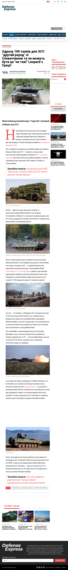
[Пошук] (64, 28)
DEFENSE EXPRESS (18, 72)
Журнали (21, 38)
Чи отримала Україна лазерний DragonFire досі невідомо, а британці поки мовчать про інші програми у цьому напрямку (58, 130)
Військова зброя (27, 488)
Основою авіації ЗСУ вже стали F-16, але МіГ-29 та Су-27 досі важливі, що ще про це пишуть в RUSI (41, 529)
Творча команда (12, 38)
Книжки (34, 38)
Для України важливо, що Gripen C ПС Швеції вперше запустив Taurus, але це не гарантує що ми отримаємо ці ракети (58, 165)
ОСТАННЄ (58, 104)
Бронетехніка (16, 488)
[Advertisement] (43, 18)
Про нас (5, 38)
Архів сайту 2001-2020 (59, 38)
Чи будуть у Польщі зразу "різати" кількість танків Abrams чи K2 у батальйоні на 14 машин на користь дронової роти (58, 148)
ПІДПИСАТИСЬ (60, 560)
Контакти (49, 38)
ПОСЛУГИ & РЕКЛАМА (50, 567)
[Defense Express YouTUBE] (58, 2)
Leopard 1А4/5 (29, 387)
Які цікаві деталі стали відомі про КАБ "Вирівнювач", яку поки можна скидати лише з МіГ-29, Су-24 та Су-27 (25, 529)
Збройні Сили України (41, 488)
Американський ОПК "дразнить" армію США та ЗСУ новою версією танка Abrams (27, 171)
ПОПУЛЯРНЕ (58, 109)
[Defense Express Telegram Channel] (65, 2)
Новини (9, 47)
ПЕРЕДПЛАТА (58, 567)
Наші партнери (41, 38)
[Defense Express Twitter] (62, 2)
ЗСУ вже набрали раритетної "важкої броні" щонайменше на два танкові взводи (26, 479)
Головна (4, 47)
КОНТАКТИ (64, 567)
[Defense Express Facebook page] (55, 2)
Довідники (28, 38)
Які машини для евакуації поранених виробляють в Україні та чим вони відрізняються (9, 528)
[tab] (58, 104)
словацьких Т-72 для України (18, 271)
